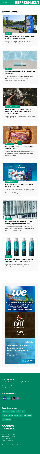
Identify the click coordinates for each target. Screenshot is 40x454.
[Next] (26, 143)
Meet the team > (6, 387)
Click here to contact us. (8, 386)
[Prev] (14, 143)
